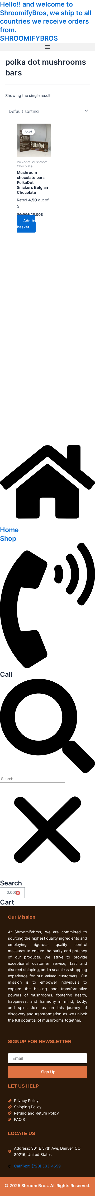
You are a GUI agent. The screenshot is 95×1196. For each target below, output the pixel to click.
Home (9, 530)
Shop (8, 538)
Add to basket (26, 223)
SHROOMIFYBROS (29, 38)
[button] (47, 47)
